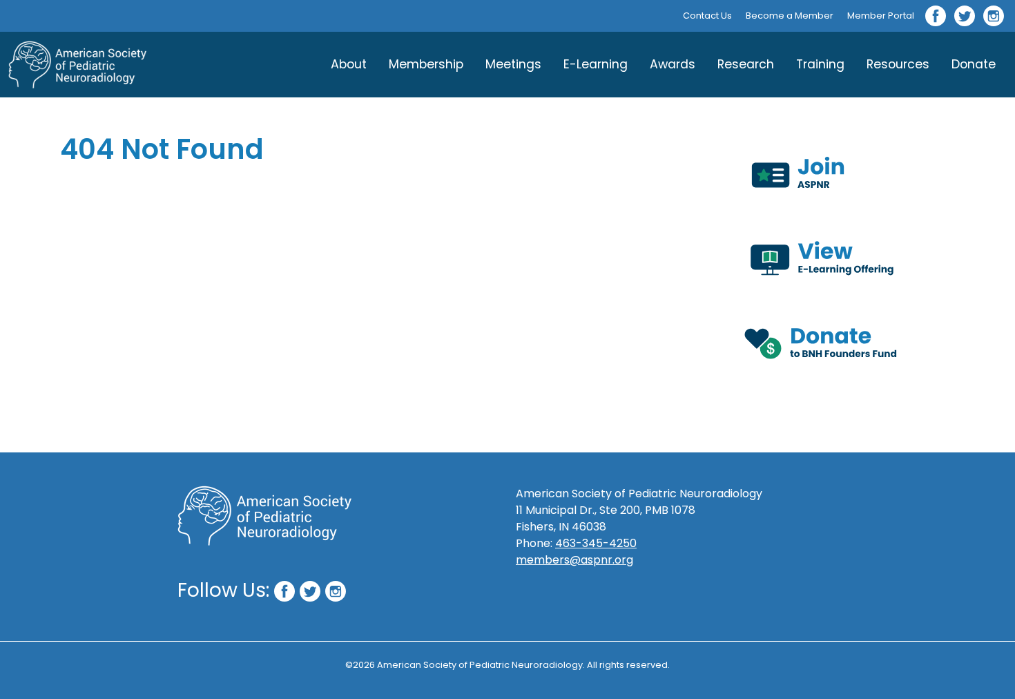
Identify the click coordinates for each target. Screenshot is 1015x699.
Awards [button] (672, 64)
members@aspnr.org (574, 560)
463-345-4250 (596, 543)
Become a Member (789, 15)
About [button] (349, 64)
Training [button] (820, 64)
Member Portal (880, 15)
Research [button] (745, 64)
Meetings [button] (513, 64)
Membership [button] (426, 64)
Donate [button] (973, 64)
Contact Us (707, 15)
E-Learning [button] (595, 64)
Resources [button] (898, 64)
